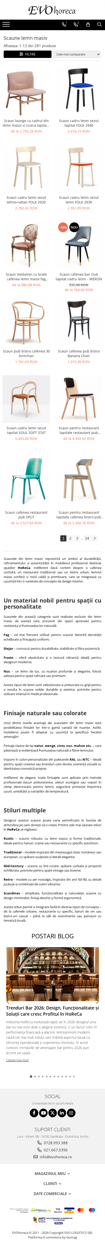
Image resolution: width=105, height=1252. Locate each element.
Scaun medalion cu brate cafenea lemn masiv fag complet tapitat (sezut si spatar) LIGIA (26, 276)
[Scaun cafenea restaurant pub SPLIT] (26, 479)
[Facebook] (34, 1113)
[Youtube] (43, 1113)
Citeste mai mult (17, 1060)
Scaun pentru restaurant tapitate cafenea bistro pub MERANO (78, 514)
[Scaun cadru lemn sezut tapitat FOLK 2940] (79, 91)
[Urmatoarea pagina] (94, 538)
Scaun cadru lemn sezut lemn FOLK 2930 (79, 199)
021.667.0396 (55, 1149)
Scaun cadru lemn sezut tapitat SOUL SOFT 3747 (26, 430)
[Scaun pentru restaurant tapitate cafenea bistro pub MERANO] (79, 480)
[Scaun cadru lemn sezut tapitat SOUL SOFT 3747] (26, 399)
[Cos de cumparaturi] (88, 24)
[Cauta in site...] (99, 24)
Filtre (29, 54)
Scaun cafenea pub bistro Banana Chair (79, 353)
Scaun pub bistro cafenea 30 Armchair (26, 353)
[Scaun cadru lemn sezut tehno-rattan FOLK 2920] (26, 169)
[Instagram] (71, 1113)
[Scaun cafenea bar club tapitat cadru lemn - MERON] (79, 245)
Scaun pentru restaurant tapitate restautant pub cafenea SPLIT (79, 430)
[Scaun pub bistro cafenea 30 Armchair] (26, 322)
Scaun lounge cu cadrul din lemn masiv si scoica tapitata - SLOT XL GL (26, 123)
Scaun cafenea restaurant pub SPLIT (26, 514)
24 (87, 538)
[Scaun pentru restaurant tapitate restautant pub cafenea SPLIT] (79, 399)
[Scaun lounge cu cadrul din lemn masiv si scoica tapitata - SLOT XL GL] (26, 91)
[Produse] (6, 25)
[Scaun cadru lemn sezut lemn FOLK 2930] (79, 169)
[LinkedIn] (62, 1113)
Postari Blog (53, 936)
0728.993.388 (55, 1142)
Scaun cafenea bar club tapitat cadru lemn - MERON (79, 276)
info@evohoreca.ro (55, 1156)
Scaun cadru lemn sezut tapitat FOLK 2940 (79, 123)
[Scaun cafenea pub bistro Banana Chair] (79, 322)
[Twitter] (52, 1113)
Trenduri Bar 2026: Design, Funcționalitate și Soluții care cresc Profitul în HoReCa (52, 1011)
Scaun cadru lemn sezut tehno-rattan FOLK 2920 (26, 199)
